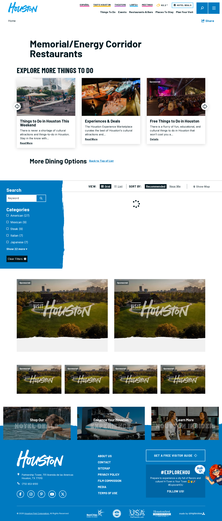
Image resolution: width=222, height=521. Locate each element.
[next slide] (205, 106)
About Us (105, 456)
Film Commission (109, 480)
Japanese (19, 242)
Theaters (120, 5)
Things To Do (108, 11)
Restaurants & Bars (141, 11)
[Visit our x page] (62, 494)
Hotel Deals (184, 5)
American (20, 215)
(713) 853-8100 (30, 483)
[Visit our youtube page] (52, 494)
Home (12, 20)
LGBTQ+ (134, 5)
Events (122, 11)
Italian (16, 235)
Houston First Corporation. (36, 513)
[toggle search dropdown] (202, 8)
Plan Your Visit (184, 11)
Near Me (175, 186)
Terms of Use (108, 493)
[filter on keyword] (41, 198)
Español (84, 5)
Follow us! (175, 491)
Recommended (155, 186)
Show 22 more (16, 249)
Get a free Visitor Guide (173, 455)
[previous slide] (17, 106)
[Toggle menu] (214, 8)
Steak (16, 229)
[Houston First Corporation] (23, 8)
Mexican (18, 222)
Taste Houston (102, 5)
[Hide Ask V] (219, 466)
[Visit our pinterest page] (41, 494)
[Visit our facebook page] (20, 494)
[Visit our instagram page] (31, 494)
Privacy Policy (108, 474)
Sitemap (104, 468)
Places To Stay (164, 11)
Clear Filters (15, 258)
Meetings (147, 5)
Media (102, 487)
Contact (104, 462)
